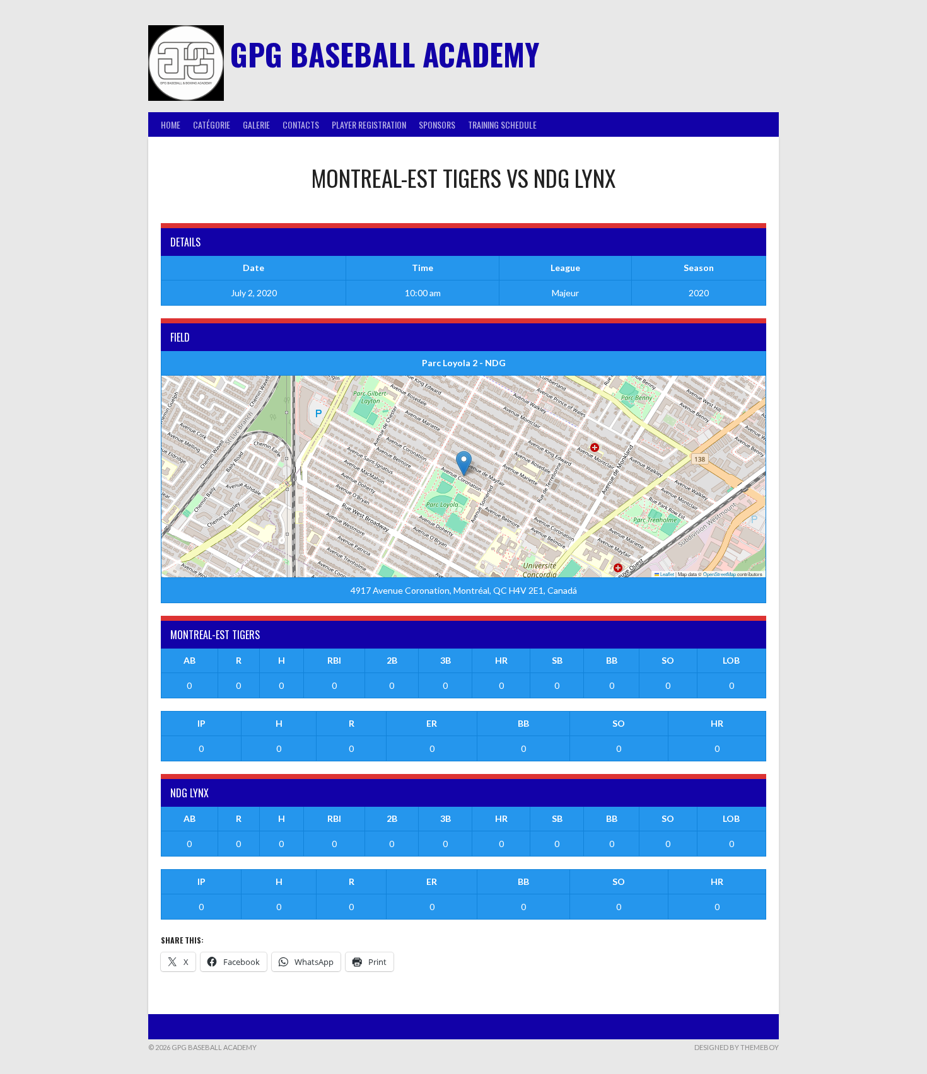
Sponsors (437, 124)
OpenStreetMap (719, 573)
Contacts (301, 124)
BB (611, 660)
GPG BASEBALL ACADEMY (384, 54)
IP (201, 723)
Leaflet (666, 573)
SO (668, 660)
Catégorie (211, 124)
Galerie (256, 124)
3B (445, 660)
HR (501, 660)
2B (392, 660)
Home (170, 124)
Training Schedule (502, 124)
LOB (731, 660)
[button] (464, 463)
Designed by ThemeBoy (736, 1047)
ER (431, 723)
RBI (334, 660)
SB (557, 660)
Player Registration (369, 124)
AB (189, 660)
